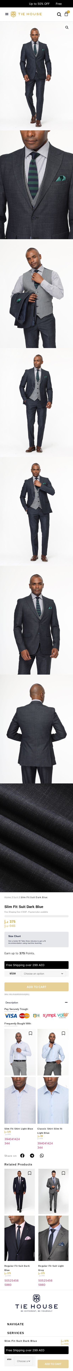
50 (6, 1280)
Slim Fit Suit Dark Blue (20, 1340)
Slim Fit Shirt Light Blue (18, 1129)
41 (13, 1139)
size (9, 1359)
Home (7, 897)
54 (13, 1280)
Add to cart (53, 1363)
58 (6, 1284)
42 (16, 1139)
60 (10, 1284)
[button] (7, 14)
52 (10, 1280)
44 (8, 1143)
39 (6, 1139)
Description (11, 1002)
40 (10, 1139)
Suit (15, 897)
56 (17, 1280)
